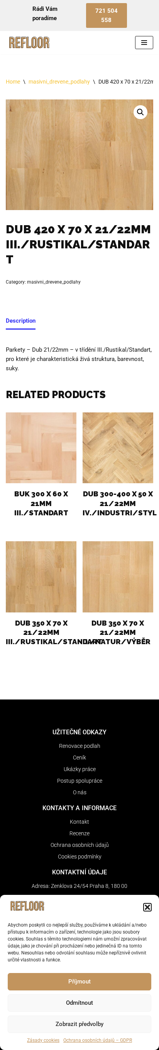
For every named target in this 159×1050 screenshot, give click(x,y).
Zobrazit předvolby (79, 1024)
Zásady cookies (43, 1040)
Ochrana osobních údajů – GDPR (97, 1040)
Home (13, 82)
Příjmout (79, 981)
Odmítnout (79, 1002)
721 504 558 (106, 15)
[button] (147, 907)
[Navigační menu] (144, 42)
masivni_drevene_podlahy (59, 82)
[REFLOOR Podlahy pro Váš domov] (29, 42)
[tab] (21, 321)
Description (21, 320)
